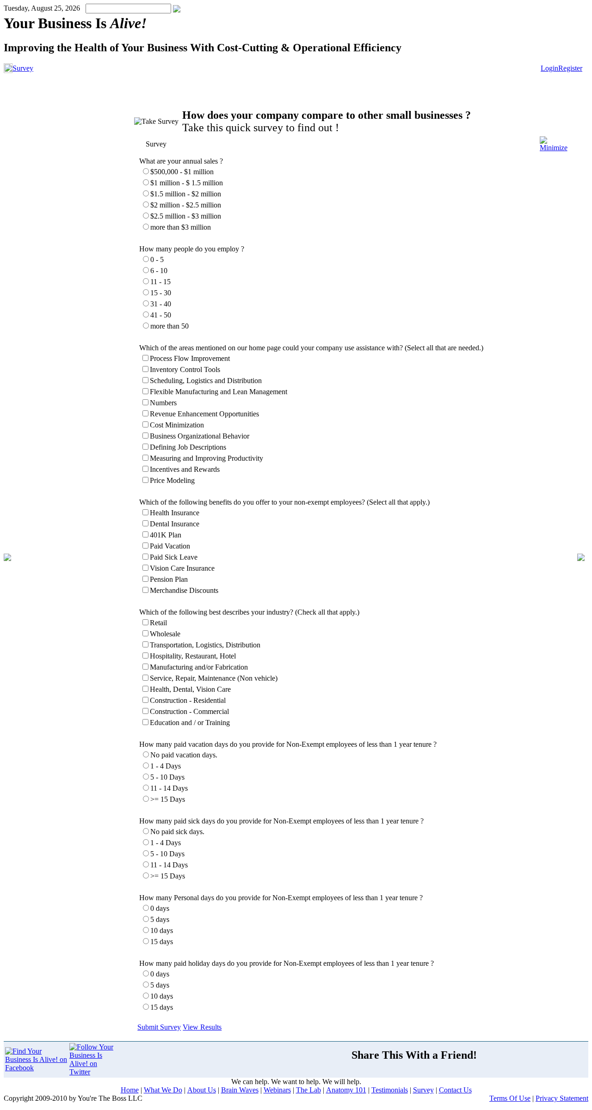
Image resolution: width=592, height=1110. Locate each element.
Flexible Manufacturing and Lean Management (218, 392)
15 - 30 (160, 293)
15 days (161, 941)
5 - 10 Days (167, 777)
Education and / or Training (190, 722)
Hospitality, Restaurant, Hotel (193, 656)
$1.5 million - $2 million (185, 194)
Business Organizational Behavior (199, 436)
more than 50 (169, 326)
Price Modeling (172, 480)
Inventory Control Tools (185, 369)
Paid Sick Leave (173, 557)
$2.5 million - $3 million (185, 216)
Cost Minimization (177, 425)
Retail (158, 623)
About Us (201, 1090)
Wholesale (165, 634)
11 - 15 (160, 282)
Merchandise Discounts (184, 590)
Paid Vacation (170, 546)
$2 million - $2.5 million (185, 205)
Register (570, 68)
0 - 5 (157, 259)
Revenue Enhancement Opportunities (204, 414)
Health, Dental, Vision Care (190, 689)
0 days (159, 908)
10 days (161, 930)
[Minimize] (553, 148)
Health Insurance (174, 513)
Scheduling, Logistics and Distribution (206, 380)
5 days (159, 919)
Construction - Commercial (189, 711)
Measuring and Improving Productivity (206, 458)
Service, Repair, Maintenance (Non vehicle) (214, 678)
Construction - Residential (188, 700)
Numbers (163, 403)
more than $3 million (180, 227)
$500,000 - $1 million (182, 172)
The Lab (308, 1090)
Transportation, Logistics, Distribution (205, 645)
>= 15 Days (167, 799)
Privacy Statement (562, 1098)
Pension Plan (169, 579)
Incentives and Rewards (185, 469)
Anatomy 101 (346, 1090)
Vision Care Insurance (182, 568)
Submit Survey (159, 1027)
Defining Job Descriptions (188, 447)
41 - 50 (160, 315)
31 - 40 (160, 304)
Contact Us (455, 1090)
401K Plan (165, 535)
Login (549, 68)
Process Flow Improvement (190, 358)
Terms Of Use (509, 1098)
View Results (202, 1027)
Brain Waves (240, 1090)
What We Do (163, 1090)
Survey (22, 68)
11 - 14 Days (169, 788)
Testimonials (389, 1090)
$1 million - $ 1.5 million (186, 183)
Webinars (277, 1090)
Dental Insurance (174, 524)
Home (130, 1090)
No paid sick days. (177, 832)
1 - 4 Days (165, 766)
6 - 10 (158, 270)
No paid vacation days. (183, 755)
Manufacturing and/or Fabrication (199, 667)
